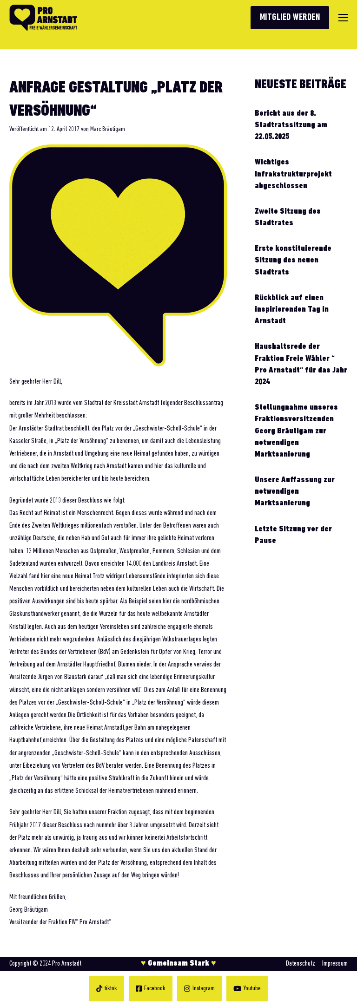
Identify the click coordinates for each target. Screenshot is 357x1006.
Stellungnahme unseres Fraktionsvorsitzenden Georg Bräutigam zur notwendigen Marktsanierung (296, 431)
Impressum (335, 963)
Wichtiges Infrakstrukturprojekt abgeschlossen (293, 174)
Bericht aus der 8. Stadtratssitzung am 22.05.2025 (291, 125)
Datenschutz (300, 963)
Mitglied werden (290, 17)
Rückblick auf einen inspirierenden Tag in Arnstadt (292, 310)
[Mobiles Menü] (343, 17)
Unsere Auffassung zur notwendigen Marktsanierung (295, 492)
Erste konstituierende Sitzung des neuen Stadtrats (293, 260)
